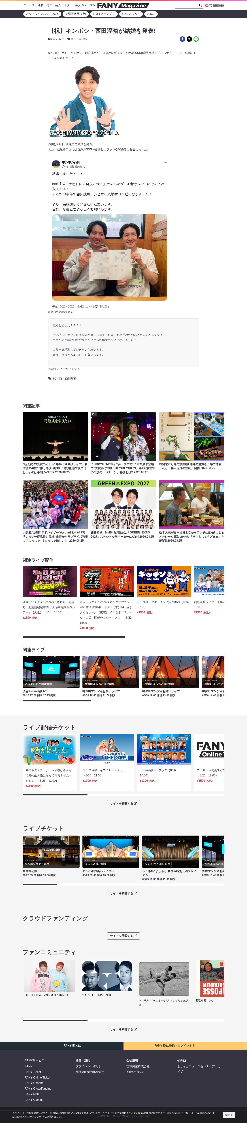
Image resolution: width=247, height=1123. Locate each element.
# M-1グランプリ (104, 13)
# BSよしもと (131, 13)
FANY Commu (34, 1099)
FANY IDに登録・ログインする (174, 1045)
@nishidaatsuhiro (63, 312)
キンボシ (58, 378)
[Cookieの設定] (203, 1112)
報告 (85, 38)
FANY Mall (32, 1094)
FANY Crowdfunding (38, 1088)
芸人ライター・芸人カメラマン (75, 5)
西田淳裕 (71, 378)
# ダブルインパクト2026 (42, 13)
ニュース (29, 5)
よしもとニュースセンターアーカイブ (199, 1069)
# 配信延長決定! (75, 13)
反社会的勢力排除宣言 (90, 1071)
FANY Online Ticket (37, 1077)
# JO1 (151, 13)
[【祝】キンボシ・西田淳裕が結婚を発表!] (182, 39)
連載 (41, 5)
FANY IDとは (72, 1045)
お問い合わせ (135, 1071)
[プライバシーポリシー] (29, 1116)
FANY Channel (34, 1082)
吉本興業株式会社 (138, 1066)
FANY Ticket (33, 1071)
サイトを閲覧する (121, 803)
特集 (49, 5)
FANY (29, 1066)
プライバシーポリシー (90, 1066)
